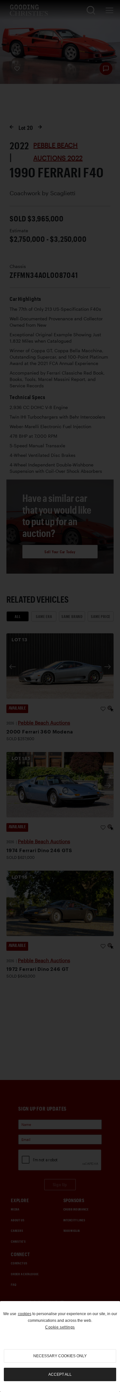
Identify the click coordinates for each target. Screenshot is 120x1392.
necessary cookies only (60, 1356)
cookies (24, 1314)
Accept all (60, 1374)
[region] (60, 1346)
